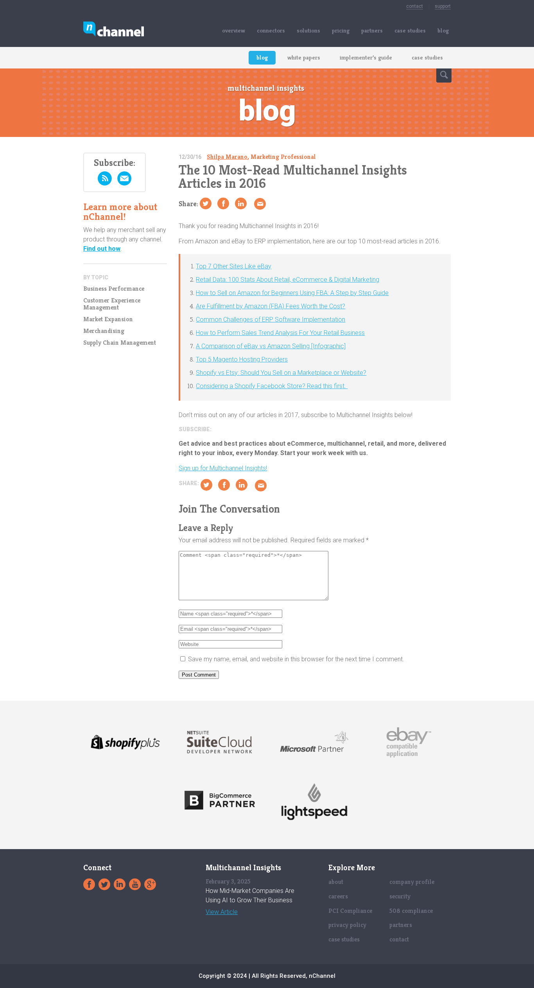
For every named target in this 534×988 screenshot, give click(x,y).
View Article (222, 912)
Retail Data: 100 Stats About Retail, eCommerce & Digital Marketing (287, 279)
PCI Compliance (350, 911)
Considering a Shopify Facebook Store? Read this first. (272, 386)
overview (233, 30)
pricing (340, 30)
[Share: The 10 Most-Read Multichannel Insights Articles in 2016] (223, 203)
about (335, 882)
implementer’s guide (366, 57)
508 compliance (411, 911)
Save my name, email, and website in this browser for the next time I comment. (296, 659)
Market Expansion (108, 319)
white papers (303, 57)
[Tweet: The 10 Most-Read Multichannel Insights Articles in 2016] (205, 203)
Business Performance (113, 288)
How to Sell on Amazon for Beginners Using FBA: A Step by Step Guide (292, 293)
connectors (271, 30)
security (399, 896)
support (443, 6)
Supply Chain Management (119, 342)
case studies (410, 30)
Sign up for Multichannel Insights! (223, 468)
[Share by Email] (260, 204)
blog (443, 30)
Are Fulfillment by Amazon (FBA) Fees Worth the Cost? (270, 306)
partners (372, 30)
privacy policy (347, 925)
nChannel (113, 30)
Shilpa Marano (227, 157)
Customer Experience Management (111, 304)
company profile (411, 882)
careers (338, 896)
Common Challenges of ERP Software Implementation (270, 319)
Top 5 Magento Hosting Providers (242, 359)
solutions (308, 30)
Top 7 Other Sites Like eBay (233, 266)
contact (414, 6)
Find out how (101, 248)
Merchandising (103, 331)
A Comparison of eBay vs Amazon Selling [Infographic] (271, 346)
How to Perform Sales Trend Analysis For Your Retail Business (280, 333)
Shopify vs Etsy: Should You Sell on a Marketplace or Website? (281, 372)
